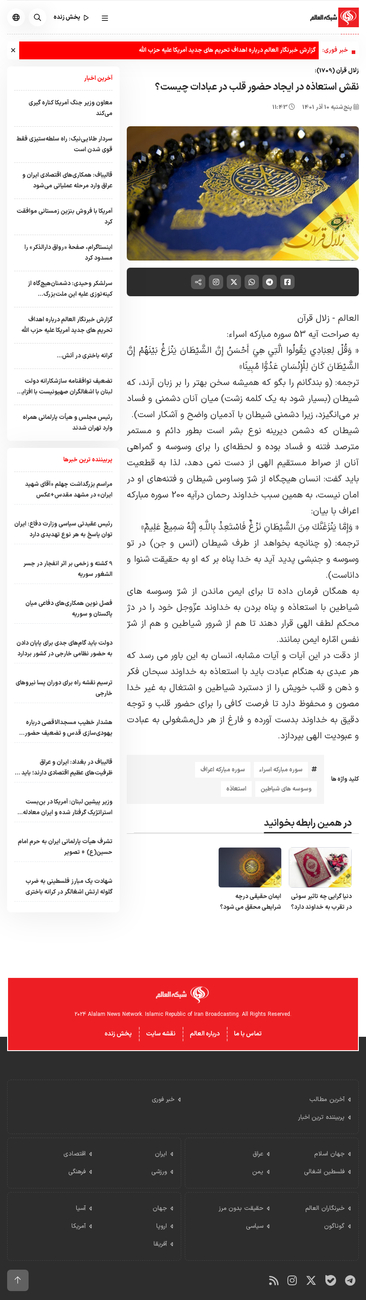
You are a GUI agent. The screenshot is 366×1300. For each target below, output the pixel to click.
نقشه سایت (160, 1034)
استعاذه (236, 789)
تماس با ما (248, 1034)
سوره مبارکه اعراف (222, 769)
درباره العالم (205, 1034)
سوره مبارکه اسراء (281, 769)
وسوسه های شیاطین (286, 789)
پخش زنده (118, 1034)
